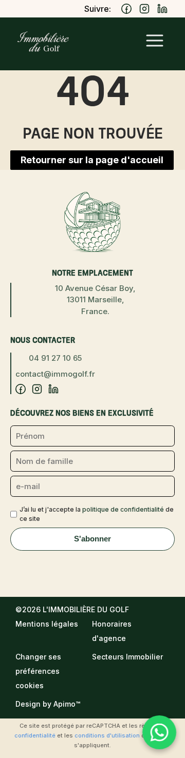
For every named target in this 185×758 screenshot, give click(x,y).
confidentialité (34, 735)
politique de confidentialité (123, 509)
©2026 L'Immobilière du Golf (72, 609)
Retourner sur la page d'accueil (92, 159)
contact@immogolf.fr (55, 374)
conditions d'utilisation (107, 735)
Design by (47, 703)
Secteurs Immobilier (127, 656)
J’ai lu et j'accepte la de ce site (97, 514)
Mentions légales (46, 623)
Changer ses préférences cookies (38, 671)
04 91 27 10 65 (55, 358)
